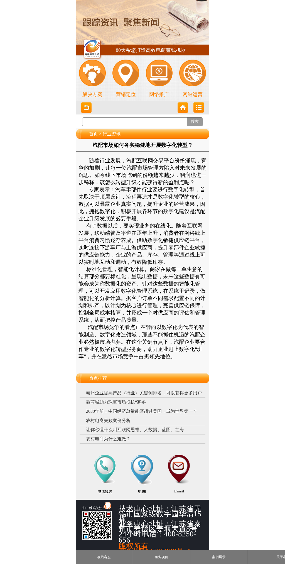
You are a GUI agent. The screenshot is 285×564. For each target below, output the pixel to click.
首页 (93, 133)
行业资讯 (112, 133)
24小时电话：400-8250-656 (157, 537)
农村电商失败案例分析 (108, 420)
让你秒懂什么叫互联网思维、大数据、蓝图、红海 (135, 429)
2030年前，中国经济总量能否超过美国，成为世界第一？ (141, 411)
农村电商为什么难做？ (108, 438)
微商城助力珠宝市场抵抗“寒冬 (116, 402)
